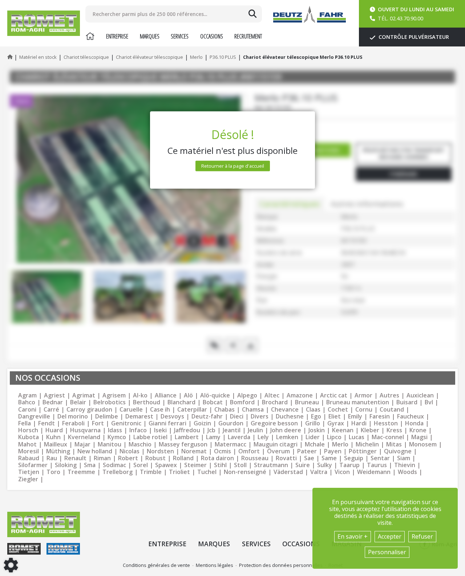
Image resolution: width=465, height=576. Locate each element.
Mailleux (55, 444)
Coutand (392, 409)
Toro (53, 472)
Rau (51, 458)
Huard (54, 430)
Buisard (406, 402)
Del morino (72, 416)
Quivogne (398, 451)
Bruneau (307, 402)
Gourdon (230, 423)
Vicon (342, 472)
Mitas (394, 444)
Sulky (324, 465)
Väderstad (288, 472)
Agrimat (83, 395)
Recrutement (248, 36)
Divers (259, 416)
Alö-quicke (215, 395)
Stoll (240, 465)
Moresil (28, 451)
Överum (278, 451)
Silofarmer (33, 465)
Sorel (140, 465)
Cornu (363, 409)
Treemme (81, 472)
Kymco (117, 437)
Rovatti (286, 458)
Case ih (160, 409)
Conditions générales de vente (156, 565)
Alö (188, 395)
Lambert (187, 437)
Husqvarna (85, 430)
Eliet (334, 416)
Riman (102, 458)
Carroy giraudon (89, 409)
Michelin (367, 444)
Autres (389, 395)
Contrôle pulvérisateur (413, 36)
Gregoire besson (274, 423)
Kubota (28, 437)
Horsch (28, 430)
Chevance (285, 409)
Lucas (356, 437)
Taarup (349, 465)
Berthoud (146, 402)
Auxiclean (420, 395)
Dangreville (34, 416)
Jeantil (231, 430)
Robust (155, 458)
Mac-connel (388, 437)
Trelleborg (117, 472)
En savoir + (352, 536)
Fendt (46, 423)
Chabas (224, 409)
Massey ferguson (183, 444)
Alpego (247, 395)
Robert (128, 458)
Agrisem (114, 395)
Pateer (307, 451)
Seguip (353, 458)
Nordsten (160, 451)
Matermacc (230, 444)
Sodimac (114, 465)
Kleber (370, 430)
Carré (51, 409)
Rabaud (28, 458)
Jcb (211, 430)
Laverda (239, 437)
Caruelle (131, 409)
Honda (414, 423)
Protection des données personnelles (281, 565)
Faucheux (410, 416)
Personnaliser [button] (387, 552)
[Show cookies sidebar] (11, 565)
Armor (363, 395)
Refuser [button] (422, 536)
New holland (94, 451)
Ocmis (222, 451)
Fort (98, 423)
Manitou (109, 444)
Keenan (342, 430)
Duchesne (290, 416)
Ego (316, 416)
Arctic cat (333, 395)
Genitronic (126, 423)
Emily (355, 416)
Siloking (66, 465)
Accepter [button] (389, 536)
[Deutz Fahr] (309, 14)
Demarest (139, 416)
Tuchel (207, 472)
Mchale (315, 444)
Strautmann (271, 465)
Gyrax (335, 423)
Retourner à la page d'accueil (232, 166)
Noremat (194, 451)
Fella (24, 423)
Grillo (312, 423)
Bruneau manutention (357, 402)
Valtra (318, 472)
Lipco (334, 437)
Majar (82, 444)
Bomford (242, 402)
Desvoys (172, 416)
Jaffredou (187, 430)
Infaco (138, 430)
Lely (263, 437)
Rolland (183, 458)
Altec (271, 395)
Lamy (213, 437)
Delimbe (106, 416)
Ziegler (28, 479)
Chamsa (253, 409)
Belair (78, 402)
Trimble (151, 472)
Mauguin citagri (276, 444)
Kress (394, 430)
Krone (417, 430)
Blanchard (181, 402)
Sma (90, 465)
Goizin (202, 423)
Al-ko (140, 395)
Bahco (26, 402)
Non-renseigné (245, 472)
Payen (332, 451)
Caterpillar (192, 409)
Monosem (423, 444)
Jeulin (255, 430)
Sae (309, 458)
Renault (75, 458)
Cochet (338, 409)
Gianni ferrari (167, 423)
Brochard (275, 402)
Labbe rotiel (150, 437)
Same (329, 458)
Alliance (166, 395)
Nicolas (130, 451)
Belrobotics (109, 402)
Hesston (386, 423)
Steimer (195, 465)
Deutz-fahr (207, 416)
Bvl (429, 402)
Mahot (27, 444)
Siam (403, 458)
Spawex (166, 465)
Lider (313, 437)
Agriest (54, 395)
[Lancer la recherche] (252, 13)
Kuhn (53, 437)
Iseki (160, 430)
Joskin (316, 430)
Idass (115, 430)
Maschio (140, 444)
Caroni (27, 409)
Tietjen (28, 472)
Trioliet (179, 472)
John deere (285, 430)
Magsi (419, 437)
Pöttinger (363, 451)
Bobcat (213, 402)
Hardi (359, 423)
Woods (407, 472)
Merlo (340, 444)
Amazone (300, 395)
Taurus (377, 465)
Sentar (380, 458)
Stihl (220, 465)
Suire (302, 465)
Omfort (249, 451)
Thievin (404, 465)
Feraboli (73, 423)
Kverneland (84, 437)
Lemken (287, 437)
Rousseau (254, 458)
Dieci (236, 416)
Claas (313, 409)
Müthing (58, 451)
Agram (27, 395)
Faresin (379, 416)
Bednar (53, 402)
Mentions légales (214, 565)
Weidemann (374, 472)
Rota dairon (217, 458)
